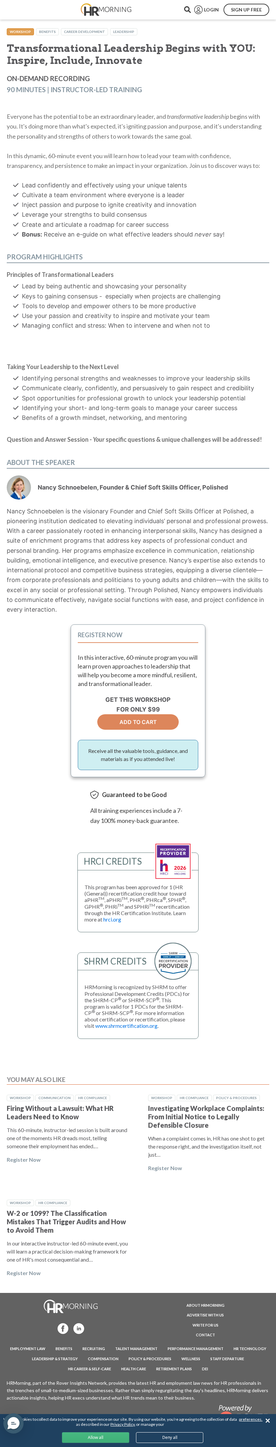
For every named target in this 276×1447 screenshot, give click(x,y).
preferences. (251, 1419)
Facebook (61, 1328)
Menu (20, 9)
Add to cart (138, 722)
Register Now (24, 1159)
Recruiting (93, 1348)
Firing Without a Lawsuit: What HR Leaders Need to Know (60, 1112)
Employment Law (27, 1348)
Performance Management (195, 1348)
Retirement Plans (174, 1369)
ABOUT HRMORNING (205, 1305)
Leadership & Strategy (55, 1358)
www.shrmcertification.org (126, 1025)
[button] (13, 1423)
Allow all (95, 1437)
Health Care (133, 1369)
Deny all (169, 1437)
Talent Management (136, 1348)
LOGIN (211, 9)
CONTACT (205, 1335)
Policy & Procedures (236, 1098)
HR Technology (250, 1348)
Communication (54, 1098)
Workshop (20, 32)
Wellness (190, 1358)
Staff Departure (227, 1358)
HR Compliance (92, 1098)
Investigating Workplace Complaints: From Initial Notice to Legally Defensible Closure (206, 1116)
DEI (205, 1369)
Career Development (84, 32)
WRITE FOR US (205, 1325)
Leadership (123, 32)
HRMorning (106, 9)
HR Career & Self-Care (89, 1369)
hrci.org (112, 919)
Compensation (103, 1358)
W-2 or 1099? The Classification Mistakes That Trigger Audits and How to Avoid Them (66, 1221)
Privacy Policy (122, 1424)
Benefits (47, 32)
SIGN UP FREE (246, 9)
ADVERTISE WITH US (205, 1315)
